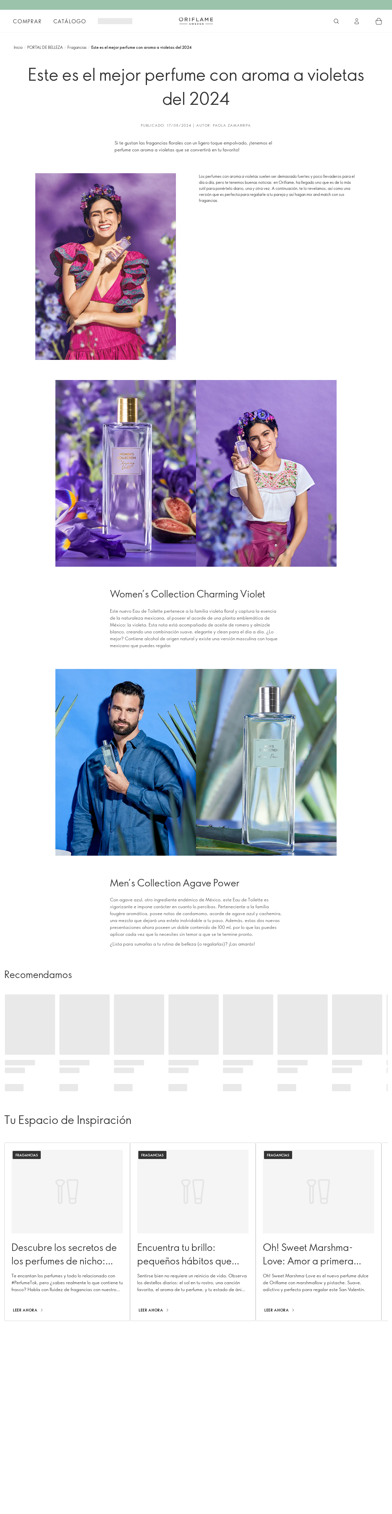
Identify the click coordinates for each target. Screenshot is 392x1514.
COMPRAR (27, 21)
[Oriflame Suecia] (196, 21)
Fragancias (77, 47)
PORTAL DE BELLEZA (45, 47)
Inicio (18, 47)
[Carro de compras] (379, 21)
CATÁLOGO (69, 21)
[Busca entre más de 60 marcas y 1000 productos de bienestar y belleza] (336, 21)
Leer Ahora (25, 1310)
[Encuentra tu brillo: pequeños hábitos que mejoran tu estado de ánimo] (192, 1232)
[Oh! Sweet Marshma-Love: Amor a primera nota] (318, 1232)
